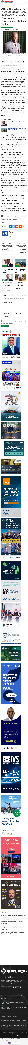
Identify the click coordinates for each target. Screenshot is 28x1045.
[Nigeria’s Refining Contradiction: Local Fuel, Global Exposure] (4, 123)
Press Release (9, 27)
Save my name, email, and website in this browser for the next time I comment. (14, 322)
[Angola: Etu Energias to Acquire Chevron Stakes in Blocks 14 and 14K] (4, 130)
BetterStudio (17, 1035)
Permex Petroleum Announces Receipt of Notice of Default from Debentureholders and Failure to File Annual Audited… (14, 997)
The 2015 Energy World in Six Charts (9, 1016)
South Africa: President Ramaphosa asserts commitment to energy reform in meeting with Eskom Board (12, 921)
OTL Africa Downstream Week (14, 219)
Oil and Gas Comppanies (13, 216)
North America (3, 994)
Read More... (14, 983)
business (6, 216)
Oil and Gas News (22, 216)
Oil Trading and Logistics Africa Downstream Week (11, 217)
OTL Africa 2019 (5, 219)
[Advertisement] (14, 950)
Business (3, 27)
